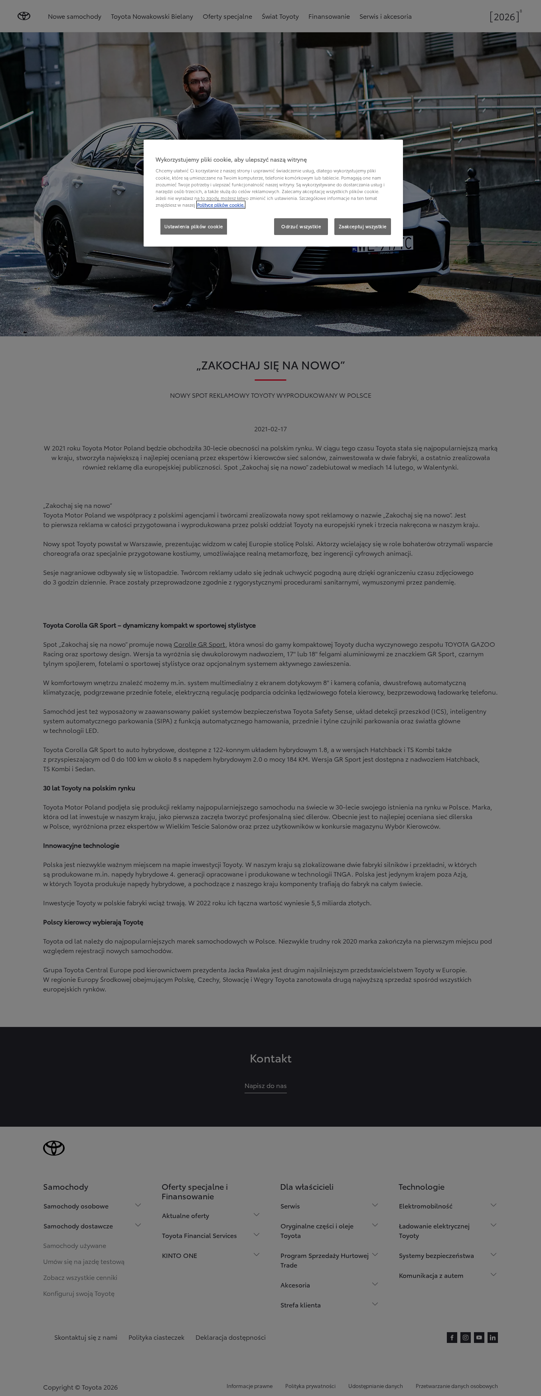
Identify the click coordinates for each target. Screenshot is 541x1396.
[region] (273, 193)
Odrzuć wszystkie (301, 226)
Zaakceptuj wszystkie (363, 226)
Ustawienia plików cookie (193, 226)
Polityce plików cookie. (221, 204)
